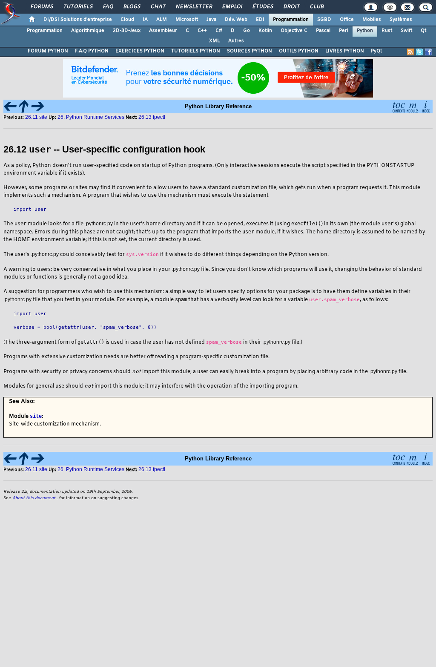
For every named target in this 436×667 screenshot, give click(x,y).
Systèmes (401, 20)
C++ (202, 31)
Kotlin (265, 31)
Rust (387, 31)
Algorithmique (87, 31)
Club (316, 6)
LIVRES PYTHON (344, 51)
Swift (406, 31)
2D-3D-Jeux (127, 31)
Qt (423, 31)
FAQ (108, 6)
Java (211, 20)
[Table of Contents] (398, 106)
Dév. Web (236, 20)
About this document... (35, 498)
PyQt (376, 51)
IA (145, 20)
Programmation (291, 20)
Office (347, 20)
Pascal (323, 31)
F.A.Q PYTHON (92, 51)
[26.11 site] (10, 106)
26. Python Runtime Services (90, 117)
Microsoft (186, 20)
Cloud (127, 20)
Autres (236, 41)
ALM (161, 20)
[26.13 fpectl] (37, 106)
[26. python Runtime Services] (24, 106)
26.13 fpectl (151, 117)
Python (365, 31)
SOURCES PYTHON (249, 51)
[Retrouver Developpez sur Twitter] (419, 52)
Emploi (232, 6)
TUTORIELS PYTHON (195, 51)
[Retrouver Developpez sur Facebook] (428, 52)
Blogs (131, 6)
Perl (343, 31)
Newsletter (193, 6)
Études (262, 6)
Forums (41, 6)
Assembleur (163, 31)
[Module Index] (412, 106)
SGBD (324, 20)
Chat (157, 6)
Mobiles (371, 20)
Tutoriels (77, 6)
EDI (260, 20)
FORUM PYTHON (48, 51)
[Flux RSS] (410, 52)
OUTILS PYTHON (298, 51)
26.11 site (37, 117)
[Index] (426, 106)
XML (214, 41)
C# (218, 31)
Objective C (294, 31)
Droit (291, 6)
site (36, 416)
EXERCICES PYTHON (139, 51)
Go (246, 31)
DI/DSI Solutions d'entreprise (77, 20)
